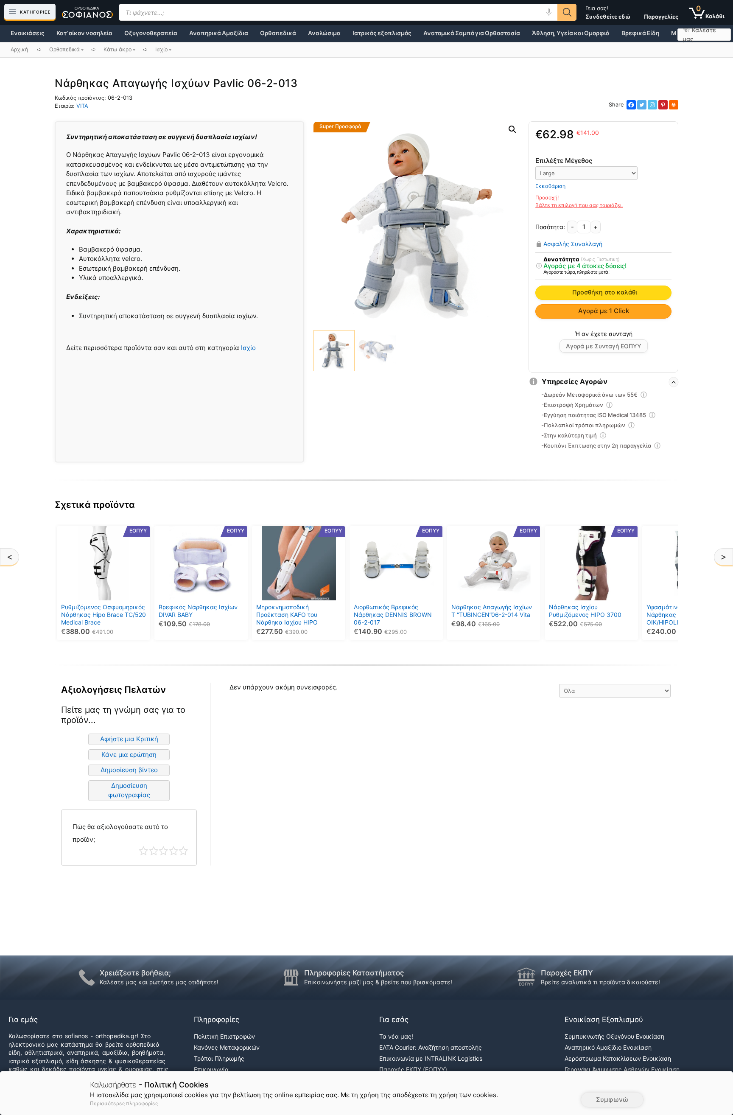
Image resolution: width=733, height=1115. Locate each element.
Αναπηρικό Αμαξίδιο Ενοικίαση (608, 1047)
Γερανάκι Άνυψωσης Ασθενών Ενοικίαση (622, 1069)
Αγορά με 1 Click (603, 311)
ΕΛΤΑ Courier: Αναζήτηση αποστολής (430, 1047)
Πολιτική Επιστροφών (224, 1036)
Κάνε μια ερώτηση (129, 755)
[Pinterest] (663, 104)
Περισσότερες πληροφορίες (124, 1103)
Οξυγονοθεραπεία (150, 33)
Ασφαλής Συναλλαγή (572, 244)
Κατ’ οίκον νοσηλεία (84, 33)
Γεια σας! (607, 12)
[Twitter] (641, 104)
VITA (82, 106)
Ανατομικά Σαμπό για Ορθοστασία (471, 33)
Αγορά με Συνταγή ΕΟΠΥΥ (603, 346)
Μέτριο (163, 851)
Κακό (154, 851)
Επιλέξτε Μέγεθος (563, 161)
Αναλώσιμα (324, 33)
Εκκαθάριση (550, 186)
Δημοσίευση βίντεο (129, 770)
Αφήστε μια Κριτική (129, 739)
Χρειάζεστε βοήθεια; (135, 973)
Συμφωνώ (612, 1099)
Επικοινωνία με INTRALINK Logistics (430, 1058)
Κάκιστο (143, 851)
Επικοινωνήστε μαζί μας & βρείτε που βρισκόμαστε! (378, 982)
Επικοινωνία (211, 1069)
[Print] (673, 104)
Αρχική (19, 49)
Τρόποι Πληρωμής (219, 1058)
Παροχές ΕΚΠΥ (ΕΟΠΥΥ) (413, 1069)
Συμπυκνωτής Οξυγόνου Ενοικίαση (614, 1036)
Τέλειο (183, 851)
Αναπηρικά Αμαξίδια (218, 33)
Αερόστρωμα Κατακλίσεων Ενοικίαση (618, 1058)
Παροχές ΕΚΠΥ (567, 973)
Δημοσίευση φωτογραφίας (129, 790)
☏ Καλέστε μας (699, 34)
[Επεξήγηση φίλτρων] (539, 266)
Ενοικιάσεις (28, 33)
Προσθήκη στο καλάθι (604, 292)
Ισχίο (248, 348)
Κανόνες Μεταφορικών (227, 1047)
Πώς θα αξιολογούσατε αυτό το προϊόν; (120, 833)
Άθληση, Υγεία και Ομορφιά (571, 33)
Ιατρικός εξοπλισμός (382, 33)
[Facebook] (631, 104)
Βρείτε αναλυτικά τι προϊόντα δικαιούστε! (600, 982)
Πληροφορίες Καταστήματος (354, 973)
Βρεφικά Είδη (640, 33)
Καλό (174, 851)
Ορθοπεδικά (278, 33)
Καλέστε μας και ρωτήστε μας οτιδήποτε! (159, 982)
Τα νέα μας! (396, 1036)
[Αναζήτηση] (566, 12)
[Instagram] (652, 104)
